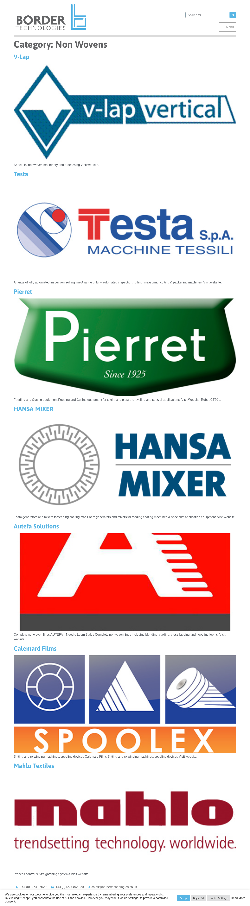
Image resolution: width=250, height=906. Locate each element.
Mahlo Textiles (34, 765)
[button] (227, 27)
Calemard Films (35, 648)
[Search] (233, 15)
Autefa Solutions (36, 526)
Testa (21, 174)
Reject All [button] (198, 898)
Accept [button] (183, 898)
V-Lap (21, 56)
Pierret (23, 291)
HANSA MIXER (33, 408)
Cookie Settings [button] (219, 898)
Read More (238, 898)
